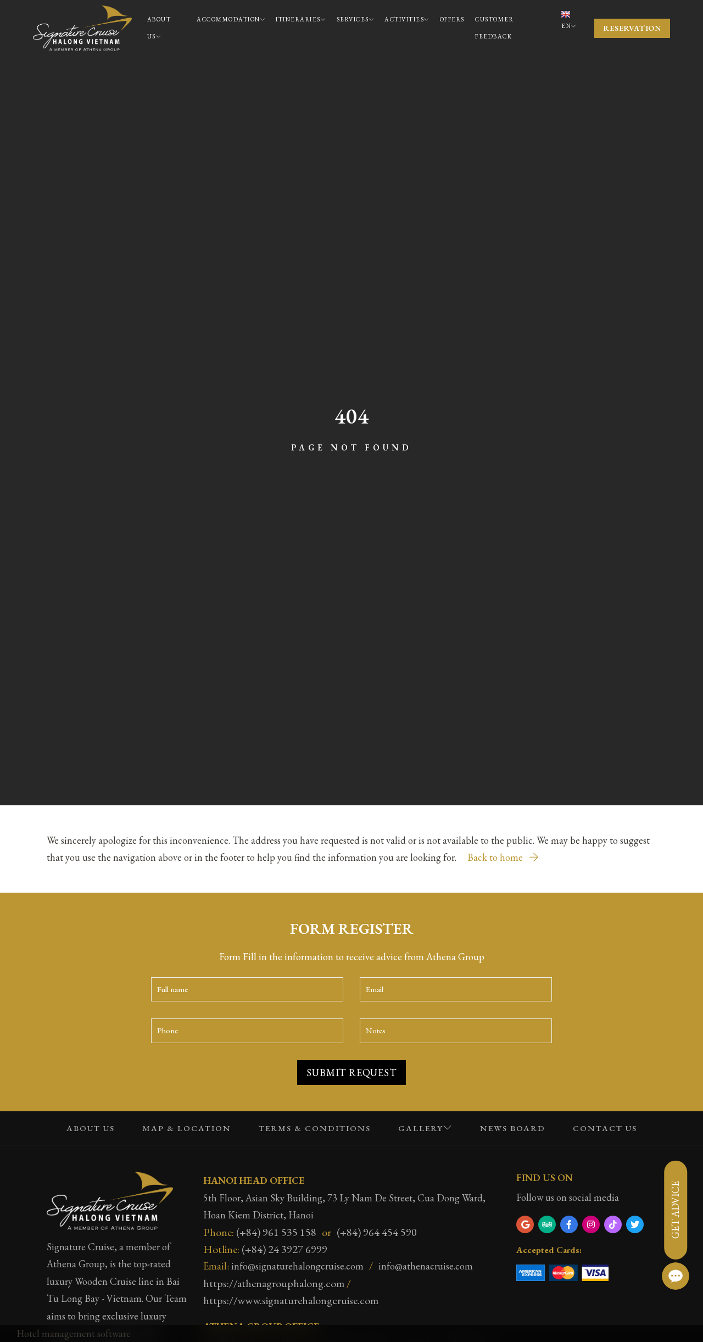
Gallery (420, 1128)
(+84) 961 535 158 (276, 1232)
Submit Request (351, 1072)
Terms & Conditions (315, 1128)
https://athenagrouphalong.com (273, 1283)
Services (353, 19)
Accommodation (228, 19)
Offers (452, 19)
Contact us (605, 1128)
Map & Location (186, 1128)
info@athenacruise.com (425, 1266)
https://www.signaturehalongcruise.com (290, 1300)
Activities (404, 19)
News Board (512, 1128)
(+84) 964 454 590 (377, 1232)
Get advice (675, 1210)
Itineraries (298, 19)
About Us (159, 28)
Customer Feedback (494, 28)
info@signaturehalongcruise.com (297, 1266)
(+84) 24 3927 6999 (284, 1249)
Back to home (496, 857)
